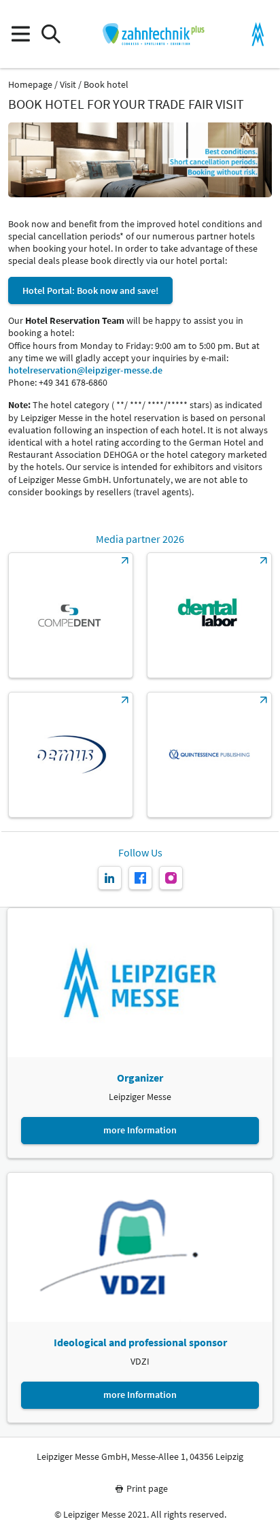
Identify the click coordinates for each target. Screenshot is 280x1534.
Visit (68, 84)
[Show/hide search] (51, 34)
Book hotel (106, 84)
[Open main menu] (20, 34)
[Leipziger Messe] (258, 34)
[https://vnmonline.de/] (209, 615)
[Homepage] (153, 34)
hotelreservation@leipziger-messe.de (85, 370)
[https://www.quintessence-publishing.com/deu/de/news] (209, 755)
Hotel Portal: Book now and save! (90, 290)
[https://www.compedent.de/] (71, 615)
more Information (140, 1130)
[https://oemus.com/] (71, 755)
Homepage (30, 84)
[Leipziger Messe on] (110, 878)
